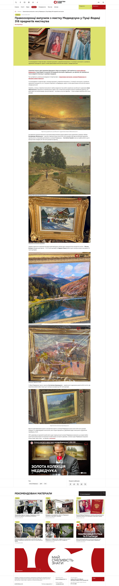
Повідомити (82, 6)
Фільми (34, 7)
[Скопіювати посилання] (85, 484)
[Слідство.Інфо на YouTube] (24, 2)
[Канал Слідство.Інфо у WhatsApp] (33, 2)
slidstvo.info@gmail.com (60, 579)
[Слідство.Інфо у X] (15, 2)
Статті (22, 7)
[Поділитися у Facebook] (70, 484)
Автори (56, 7)
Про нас (50, 7)
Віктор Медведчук (33, 483)
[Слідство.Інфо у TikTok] (37, 2)
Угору (94, 578)
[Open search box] (103, 2)
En (98, 2)
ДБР (41, 483)
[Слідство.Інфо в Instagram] (28, 2)
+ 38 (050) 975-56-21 (60, 584)
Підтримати (95, 6)
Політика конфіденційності (47, 584)
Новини (17, 7)
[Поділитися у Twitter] (77, 484)
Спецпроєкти (42, 7)
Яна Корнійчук (19, 24)
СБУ (45, 483)
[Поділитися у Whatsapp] (81, 484)
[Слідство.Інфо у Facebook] (20, 2)
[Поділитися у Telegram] (74, 484)
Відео (27, 7)
